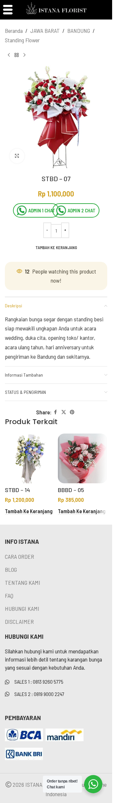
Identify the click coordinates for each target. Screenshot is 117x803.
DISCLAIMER (19, 621)
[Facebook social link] (55, 412)
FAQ (9, 595)
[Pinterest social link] (72, 412)
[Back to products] (16, 55)
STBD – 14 (17, 489)
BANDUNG (78, 30)
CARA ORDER (19, 556)
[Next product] (24, 55)
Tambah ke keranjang (56, 247)
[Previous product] (9, 55)
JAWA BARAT (45, 30)
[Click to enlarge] (17, 156)
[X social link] (63, 412)
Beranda (14, 30)
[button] (29, 511)
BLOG (11, 569)
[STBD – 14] (30, 458)
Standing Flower (22, 40)
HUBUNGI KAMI (22, 608)
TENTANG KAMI (22, 582)
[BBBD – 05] (83, 458)
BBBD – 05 (71, 489)
